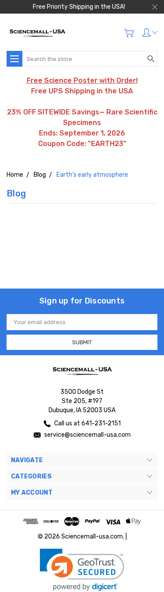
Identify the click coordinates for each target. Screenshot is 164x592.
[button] (82, 570)
